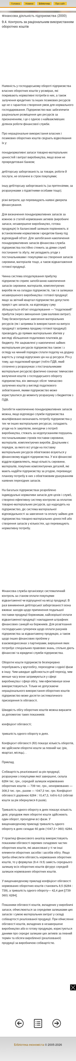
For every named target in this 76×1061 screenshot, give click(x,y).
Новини (29, 3)
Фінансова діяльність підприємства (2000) (34, 15)
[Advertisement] (38, 56)
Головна (15, 3)
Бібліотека (44, 3)
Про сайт (60, 3)
